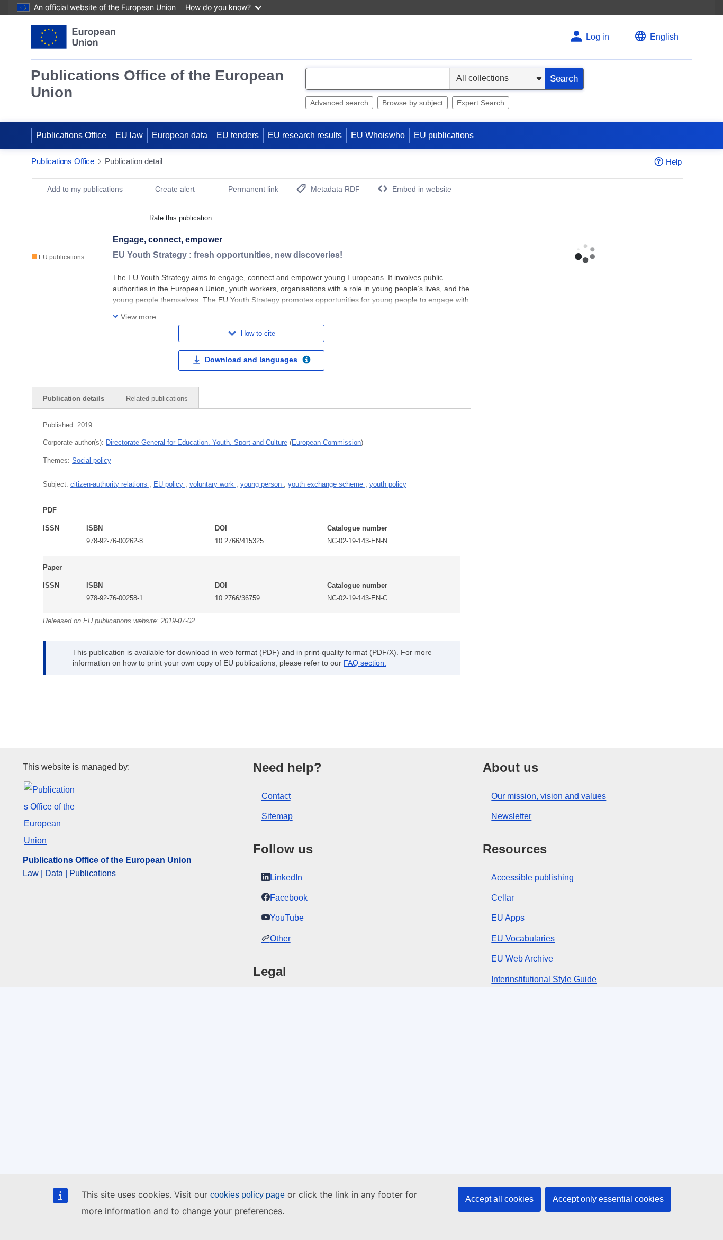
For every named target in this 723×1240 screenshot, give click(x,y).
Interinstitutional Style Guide (544, 979)
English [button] (664, 36)
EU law (129, 135)
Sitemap (277, 816)
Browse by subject (412, 102)
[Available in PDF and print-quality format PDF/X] (306, 361)
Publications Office (71, 135)
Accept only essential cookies (608, 1198)
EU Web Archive (522, 958)
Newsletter (511, 816)
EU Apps (508, 917)
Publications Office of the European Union (157, 84)
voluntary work (212, 484)
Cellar (502, 897)
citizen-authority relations (109, 484)
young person (262, 484)
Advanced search (339, 102)
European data (179, 135)
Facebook (289, 897)
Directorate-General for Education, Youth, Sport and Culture (196, 442)
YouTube (287, 917)
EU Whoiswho (378, 135)
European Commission (326, 442)
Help (674, 161)
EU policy (169, 484)
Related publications (157, 398)
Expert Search (480, 102)
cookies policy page (247, 1194)
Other (280, 938)
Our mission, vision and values (548, 796)
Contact (276, 796)
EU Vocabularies (523, 938)
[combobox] (377, 78)
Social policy (91, 460)
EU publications (444, 135)
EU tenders (237, 135)
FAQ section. (365, 663)
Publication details (73, 398)
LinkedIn (286, 877)
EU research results (305, 135)
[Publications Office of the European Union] (73, 37)
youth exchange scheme (326, 484)
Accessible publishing (532, 877)
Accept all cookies (499, 1198)
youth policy (387, 484)
